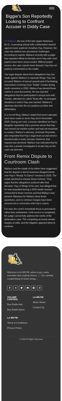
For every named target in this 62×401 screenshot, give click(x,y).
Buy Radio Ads (14, 304)
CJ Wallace (10, 41)
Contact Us (38, 307)
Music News (39, 302)
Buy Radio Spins (16, 309)
